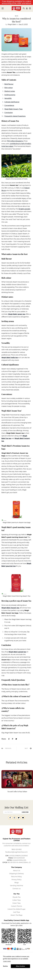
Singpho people (24, 209)
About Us (16, 870)
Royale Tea (16, 897)
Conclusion (8, 113)
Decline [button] (5, 966)
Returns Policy (16, 876)
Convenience (9, 105)
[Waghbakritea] (16, 8)
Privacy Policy (16, 879)
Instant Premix (16, 906)
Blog (16, 16)
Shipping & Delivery (16, 873)
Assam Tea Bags (16, 915)
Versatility (8, 98)
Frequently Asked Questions (15, 116)
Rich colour (8, 88)
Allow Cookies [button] (20, 966)
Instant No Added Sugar (16, 909)
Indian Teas (16, 900)
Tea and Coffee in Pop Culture (17, 791)
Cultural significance (11, 102)
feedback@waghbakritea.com (16, 852)
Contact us (17, 888)
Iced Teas (16, 912)
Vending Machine (16, 885)
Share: (3, 739)
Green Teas (16, 903)
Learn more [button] (7, 961)
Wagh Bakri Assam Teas (13, 109)
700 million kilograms (15, 141)
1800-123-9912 (17, 849)
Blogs (16, 882)
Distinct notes (9, 91)
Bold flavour (8, 84)
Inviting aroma (9, 95)
